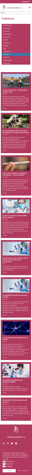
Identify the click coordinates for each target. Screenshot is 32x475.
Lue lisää (4, 108)
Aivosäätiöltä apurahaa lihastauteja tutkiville (14, 296)
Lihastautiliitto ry (14, 7)
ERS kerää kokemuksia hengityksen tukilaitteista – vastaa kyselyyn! (14, 174)
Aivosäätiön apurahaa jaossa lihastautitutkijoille (12, 381)
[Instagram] (8, 443)
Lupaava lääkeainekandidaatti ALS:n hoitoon (15, 338)
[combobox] (15, 12)
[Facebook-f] (4, 443)
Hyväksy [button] (9, 470)
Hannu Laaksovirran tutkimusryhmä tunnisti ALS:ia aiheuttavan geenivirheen (15, 260)
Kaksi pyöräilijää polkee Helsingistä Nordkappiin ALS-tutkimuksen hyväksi (15, 132)
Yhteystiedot (26, 1)
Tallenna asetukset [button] (23, 470)
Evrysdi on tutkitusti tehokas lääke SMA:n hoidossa (14, 216)
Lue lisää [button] (5, 459)
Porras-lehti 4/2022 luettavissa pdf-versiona (14, 401)
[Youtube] (12, 443)
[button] (4, 462)
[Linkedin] (16, 443)
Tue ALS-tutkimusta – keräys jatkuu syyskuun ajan (14, 91)
